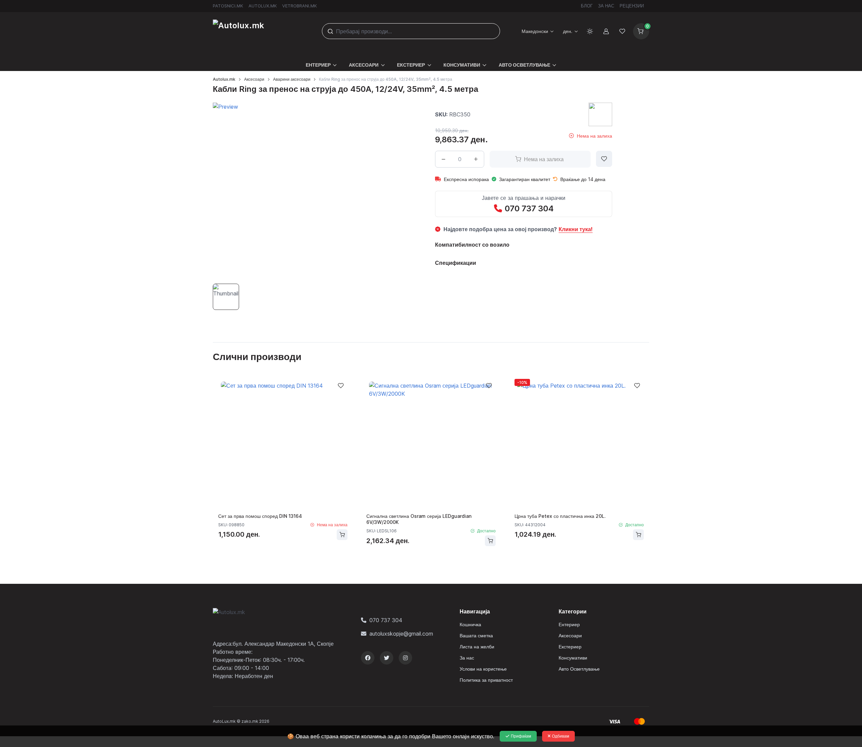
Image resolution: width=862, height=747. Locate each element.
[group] (301, 191)
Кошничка (470, 624)
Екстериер (570, 646)
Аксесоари (254, 79)
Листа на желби (477, 646)
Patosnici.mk (228, 5)
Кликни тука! (576, 229)
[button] (321, 60)
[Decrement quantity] (443, 159)
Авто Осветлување (579, 669)
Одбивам (560, 736)
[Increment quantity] (476, 159)
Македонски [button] (535, 31)
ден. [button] (567, 31)
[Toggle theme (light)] (590, 31)
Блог (587, 5)
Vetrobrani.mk (299, 5)
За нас (606, 5)
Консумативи (573, 658)
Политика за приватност (486, 680)
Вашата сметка (476, 635)
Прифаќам (521, 736)
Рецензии (632, 5)
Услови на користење (483, 669)
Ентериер (569, 624)
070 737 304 (529, 208)
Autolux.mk (262, 5)
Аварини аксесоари (291, 79)
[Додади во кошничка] (342, 534)
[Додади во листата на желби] (604, 159)
